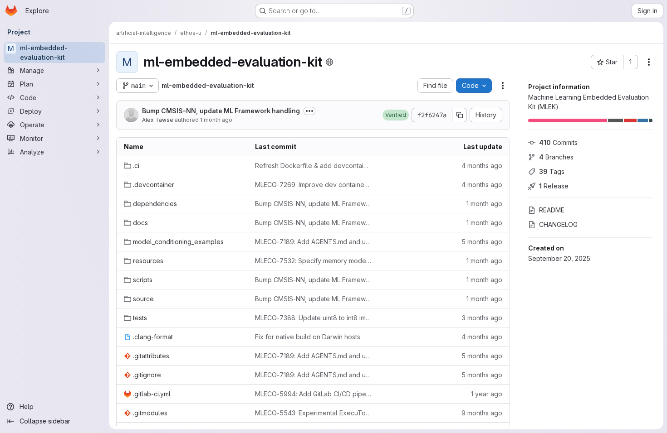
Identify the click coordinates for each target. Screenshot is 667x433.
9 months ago (481, 413)
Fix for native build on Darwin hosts (307, 337)
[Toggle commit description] (309, 111)
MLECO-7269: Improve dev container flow (313, 184)
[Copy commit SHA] (459, 115)
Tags (551, 171)
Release (554, 186)
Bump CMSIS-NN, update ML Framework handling (221, 111)
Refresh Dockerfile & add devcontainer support (313, 165)
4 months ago (481, 165)
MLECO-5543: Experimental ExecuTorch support (313, 413)
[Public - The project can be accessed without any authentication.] (329, 62)
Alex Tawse (157, 119)
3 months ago (482, 318)
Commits (558, 142)
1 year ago (486, 394)
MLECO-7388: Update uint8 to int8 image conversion (313, 318)
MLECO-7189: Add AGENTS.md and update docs (313, 241)
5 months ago (481, 241)
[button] (396, 115)
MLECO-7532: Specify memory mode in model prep (313, 261)
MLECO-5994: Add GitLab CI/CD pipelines (313, 394)
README (551, 210)
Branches (556, 157)
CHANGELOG (558, 224)
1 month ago (216, 119)
